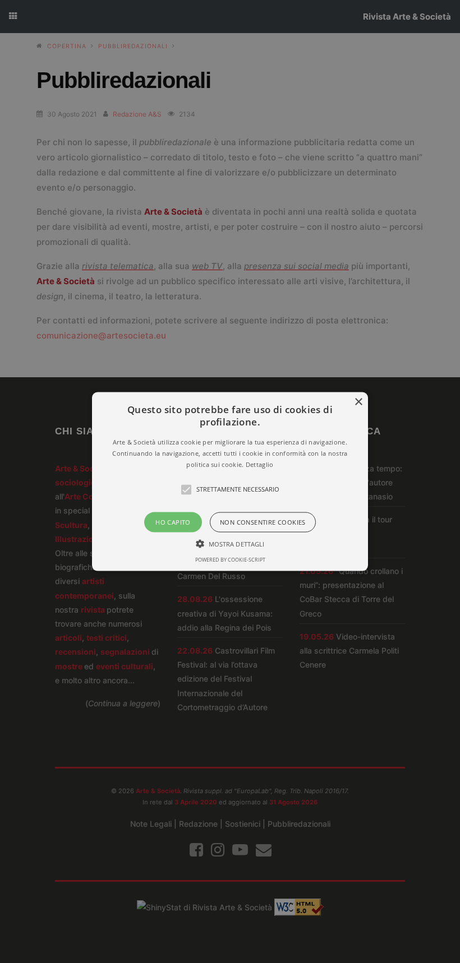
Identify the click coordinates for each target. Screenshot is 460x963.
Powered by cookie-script (230, 559)
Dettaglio (260, 464)
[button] (230, 481)
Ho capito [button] (173, 521)
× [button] (358, 402)
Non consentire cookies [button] (263, 521)
